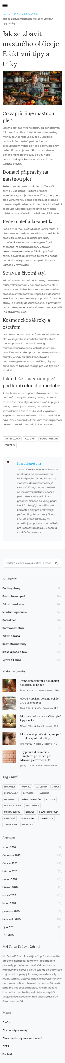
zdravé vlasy (10, 824)
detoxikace (28, 793)
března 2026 (32, 887)
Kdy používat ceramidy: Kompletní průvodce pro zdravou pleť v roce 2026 (36, 756)
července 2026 (32, 855)
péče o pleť (30, 438)
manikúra (44, 793)
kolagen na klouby (48, 812)
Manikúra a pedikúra (32, 612)
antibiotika (27, 824)
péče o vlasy (10, 799)
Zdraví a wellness (32, 604)
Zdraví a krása (32, 636)
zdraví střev (46, 818)
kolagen (50, 799)
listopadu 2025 (32, 919)
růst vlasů (9, 818)
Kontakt (7, 1054)
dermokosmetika (12, 805)
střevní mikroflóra (31, 799)
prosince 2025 (32, 911)
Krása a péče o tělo (32, 652)
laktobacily (41, 786)
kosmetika (9, 445)
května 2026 (32, 871)
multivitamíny (11, 793)
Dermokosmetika (32, 628)
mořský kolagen (12, 812)
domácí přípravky (49, 438)
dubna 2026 (32, 879)
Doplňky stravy (32, 588)
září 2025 (32, 935)
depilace (30, 812)
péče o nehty (32, 805)
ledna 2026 (32, 903)
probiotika (25, 786)
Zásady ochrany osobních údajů (22, 1038)
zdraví (55, 786)
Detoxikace (32, 620)
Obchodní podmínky (15, 1030)
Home (6, 14)
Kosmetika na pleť (32, 596)
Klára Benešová (29, 463)
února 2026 (32, 895)
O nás (6, 1022)
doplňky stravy (27, 818)
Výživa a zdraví (32, 660)
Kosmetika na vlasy (32, 644)
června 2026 (32, 863)
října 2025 (32, 927)
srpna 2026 (32, 847)
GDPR (5, 1046)
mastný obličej (12, 438)
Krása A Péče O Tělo (26, 14)
